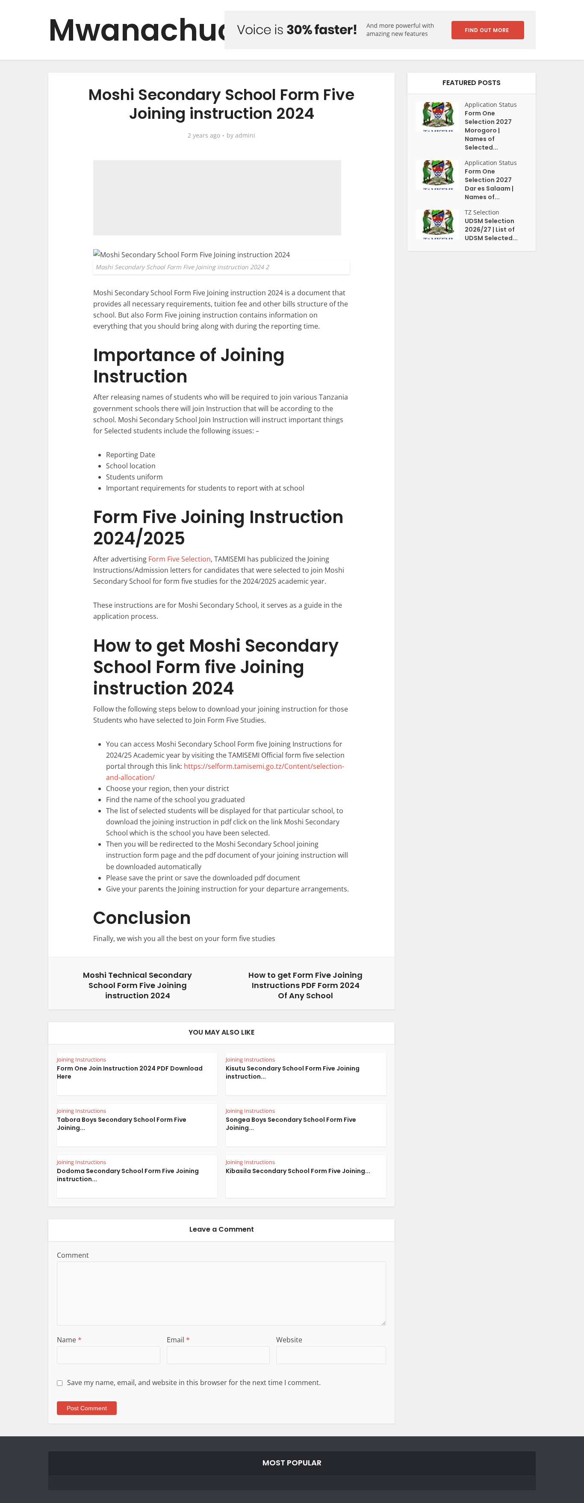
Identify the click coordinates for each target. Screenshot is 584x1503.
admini (245, 135)
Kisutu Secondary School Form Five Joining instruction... (293, 1072)
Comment (73, 1255)
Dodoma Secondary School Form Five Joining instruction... (128, 1175)
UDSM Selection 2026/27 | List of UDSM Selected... (491, 229)
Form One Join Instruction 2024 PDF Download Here (130, 1072)
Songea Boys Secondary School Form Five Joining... (291, 1123)
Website (289, 1339)
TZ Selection (482, 212)
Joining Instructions (81, 1059)
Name (69, 1339)
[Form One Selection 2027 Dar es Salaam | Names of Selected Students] (440, 175)
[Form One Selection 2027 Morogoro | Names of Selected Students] (440, 117)
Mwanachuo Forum (195, 30)
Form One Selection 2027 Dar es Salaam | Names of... (489, 184)
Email (178, 1339)
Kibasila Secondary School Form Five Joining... (298, 1171)
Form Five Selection (179, 559)
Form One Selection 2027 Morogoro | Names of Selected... (488, 130)
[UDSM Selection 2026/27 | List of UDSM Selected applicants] (440, 224)
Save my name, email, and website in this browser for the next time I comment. (194, 1382)
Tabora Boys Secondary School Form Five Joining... (121, 1123)
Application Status (491, 104)
